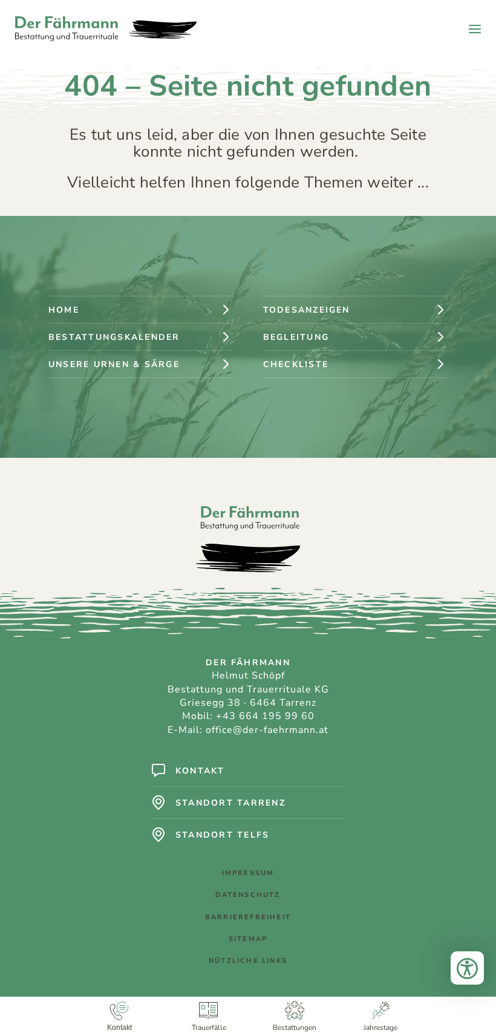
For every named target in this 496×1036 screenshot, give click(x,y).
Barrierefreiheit (248, 917)
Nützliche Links (248, 960)
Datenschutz (247, 894)
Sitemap (248, 938)
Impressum (248, 873)
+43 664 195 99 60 (265, 716)
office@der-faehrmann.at (267, 730)
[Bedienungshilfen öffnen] (467, 968)
